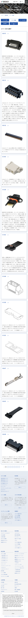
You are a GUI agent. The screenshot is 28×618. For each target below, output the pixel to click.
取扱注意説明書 (17, 517)
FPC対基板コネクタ (4, 483)
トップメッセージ (4, 584)
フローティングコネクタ (5, 533)
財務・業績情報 (17, 589)
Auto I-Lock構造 (3, 538)
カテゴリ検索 (5, 20)
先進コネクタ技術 (18, 538)
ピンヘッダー (3, 486)
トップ (2, 15)
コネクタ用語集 (17, 515)
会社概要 (2, 582)
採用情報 (2, 591)
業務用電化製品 (18, 571)
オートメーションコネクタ (19, 553)
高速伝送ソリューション (19, 555)
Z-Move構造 (3, 535)
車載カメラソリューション (19, 557)
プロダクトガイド (18, 518)
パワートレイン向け (19, 564)
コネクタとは (17, 533)
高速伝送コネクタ (4, 540)
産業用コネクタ (17, 573)
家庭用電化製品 (18, 569)
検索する (20, 487)
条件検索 (5, 23)
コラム (16, 540)
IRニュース (16, 586)
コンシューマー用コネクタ (19, 568)
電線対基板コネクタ (4, 480)
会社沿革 (2, 586)
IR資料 (16, 587)
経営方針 (16, 582)
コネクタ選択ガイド (18, 520)
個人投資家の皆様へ (18, 584)
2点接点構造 (3, 536)
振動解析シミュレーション (19, 559)
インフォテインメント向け (20, 566)
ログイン (22, 1)
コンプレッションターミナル (6, 488)
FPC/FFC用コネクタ (4, 481)
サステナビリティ (4, 589)
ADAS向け (17, 562)
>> (23, 466)
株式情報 (16, 591)
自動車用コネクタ (18, 561)
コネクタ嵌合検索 (22, 20)
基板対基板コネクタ (4, 478)
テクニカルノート (18, 536)
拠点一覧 (2, 587)
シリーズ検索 (11, 15)
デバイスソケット (4, 484)
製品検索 (6, 15)
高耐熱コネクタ (3, 542)
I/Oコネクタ (3, 489)
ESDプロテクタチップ (5, 491)
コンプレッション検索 (14, 23)
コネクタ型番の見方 (18, 513)
